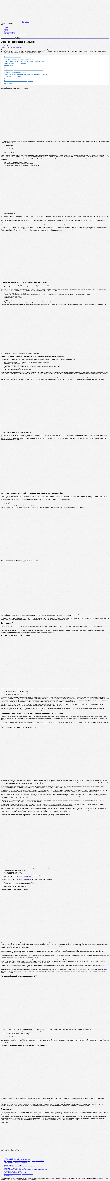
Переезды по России (9, 33)
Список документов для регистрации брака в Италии (18, 59)
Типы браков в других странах (12, 57)
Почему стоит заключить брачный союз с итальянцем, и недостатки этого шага (26, 74)
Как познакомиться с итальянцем (13, 67)
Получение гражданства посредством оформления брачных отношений (23, 70)
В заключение (8, 83)
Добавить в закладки (16, 47)
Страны (6, 29)
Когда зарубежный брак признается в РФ (15, 78)
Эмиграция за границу (10, 32)
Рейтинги (6, 30)
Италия (8, 47)
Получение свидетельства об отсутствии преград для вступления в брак (24, 61)
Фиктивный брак (8, 65)
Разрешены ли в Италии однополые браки (15, 63)
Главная (6, 27)
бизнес (105, 969)
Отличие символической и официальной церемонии (18, 81)
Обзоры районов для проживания (16, 34)
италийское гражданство (26, 876)
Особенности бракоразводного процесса (15, 72)
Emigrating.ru (25, 22)
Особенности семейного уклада (12, 76)
